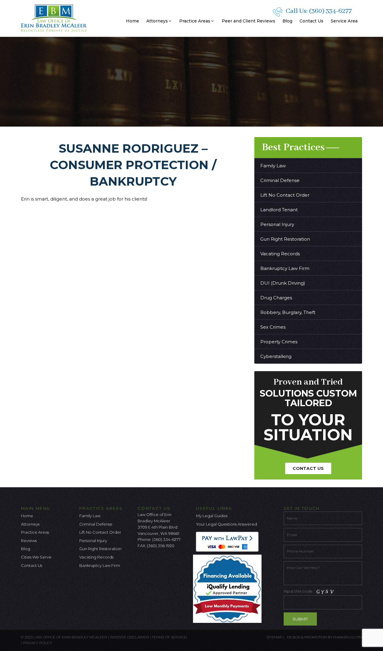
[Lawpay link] (229, 541)
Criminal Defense (280, 180)
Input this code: (299, 591)
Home (132, 21)
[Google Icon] (161, 561)
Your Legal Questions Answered (226, 524)
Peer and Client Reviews (248, 21)
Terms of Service (169, 637)
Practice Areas (194, 21)
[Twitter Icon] (152, 561)
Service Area (344, 21)
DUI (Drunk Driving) (282, 283)
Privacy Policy (37, 643)
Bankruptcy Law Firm (284, 268)
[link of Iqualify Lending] (229, 588)
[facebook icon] (142, 561)
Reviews (29, 540)
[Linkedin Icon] (171, 561)
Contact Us (311, 21)
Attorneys (157, 21)
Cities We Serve (36, 557)
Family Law (273, 166)
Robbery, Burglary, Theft (287, 312)
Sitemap (274, 637)
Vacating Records (280, 254)
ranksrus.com (347, 637)
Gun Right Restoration (285, 239)
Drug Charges (276, 298)
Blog (287, 21)
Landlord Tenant (279, 210)
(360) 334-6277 (330, 11)
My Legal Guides (211, 515)
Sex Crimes (272, 327)
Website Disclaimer (129, 637)
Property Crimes (278, 342)
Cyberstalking (275, 356)
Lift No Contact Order (284, 195)
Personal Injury (277, 224)
